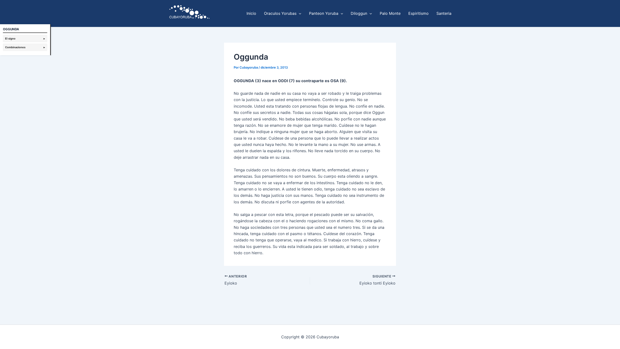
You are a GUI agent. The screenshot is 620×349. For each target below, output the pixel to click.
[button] (298, 13)
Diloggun (359, 13)
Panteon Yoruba (323, 13)
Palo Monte (390, 13)
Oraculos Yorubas (280, 13)
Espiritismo (418, 13)
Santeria (443, 13)
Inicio (251, 13)
